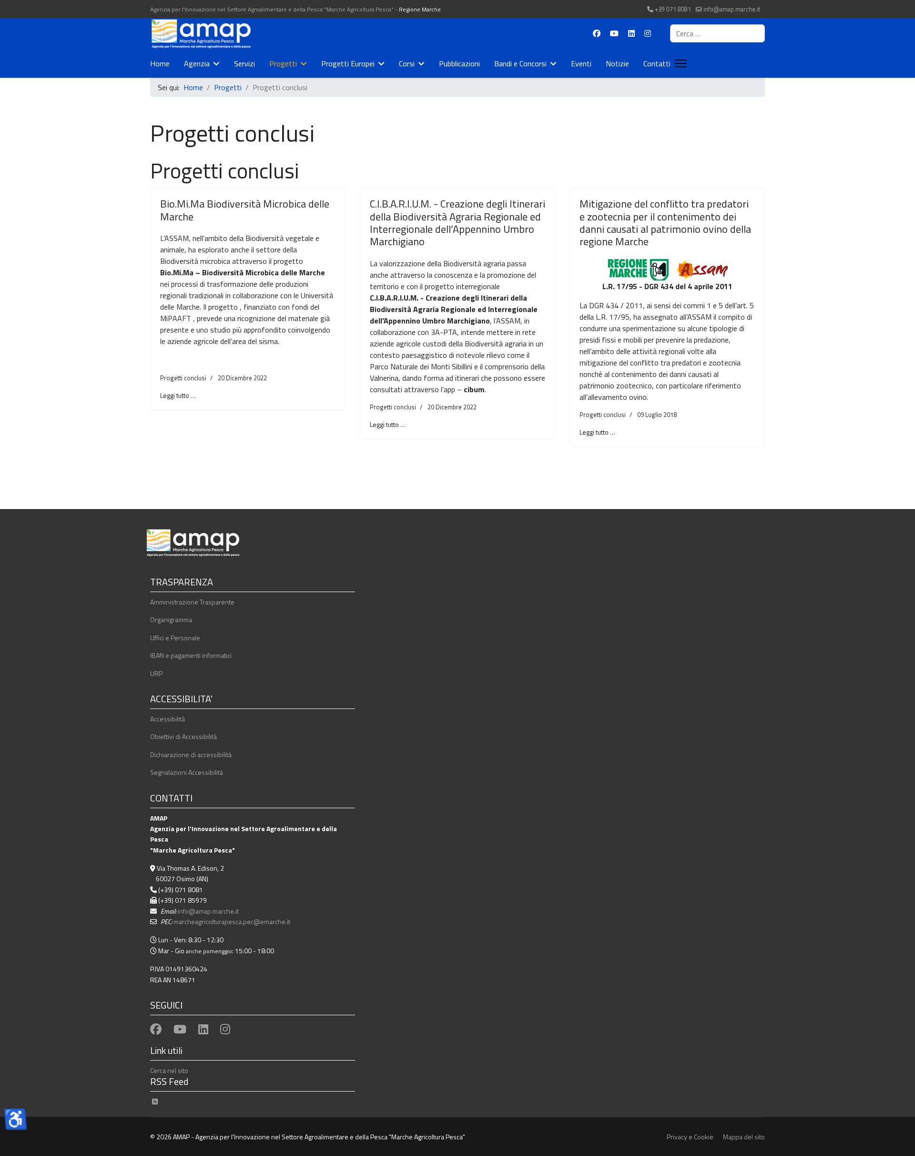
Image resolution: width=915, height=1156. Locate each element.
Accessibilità (167, 719)
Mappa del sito (744, 1137)
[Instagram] (647, 33)
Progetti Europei (348, 63)
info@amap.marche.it (731, 9)
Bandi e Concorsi (520, 63)
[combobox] (717, 33)
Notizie (617, 63)
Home (160, 63)
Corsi (407, 63)
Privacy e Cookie (690, 1137)
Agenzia (197, 63)
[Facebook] (596, 33)
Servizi (244, 63)
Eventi (581, 63)
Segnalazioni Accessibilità (186, 772)
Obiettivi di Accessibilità (183, 736)
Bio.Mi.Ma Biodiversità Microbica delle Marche (244, 210)
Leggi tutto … (178, 395)
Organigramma (171, 619)
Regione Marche (420, 9)
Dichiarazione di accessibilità (191, 755)
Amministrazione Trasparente (192, 602)
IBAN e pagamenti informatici (191, 655)
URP (156, 673)
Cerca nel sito (169, 1070)
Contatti (657, 63)
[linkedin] (203, 1029)
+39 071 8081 (673, 9)
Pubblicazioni (459, 63)
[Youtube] (614, 33)
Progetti (283, 63)
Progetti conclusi (183, 378)
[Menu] (679, 63)
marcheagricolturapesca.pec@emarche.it (231, 921)
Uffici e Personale (175, 638)
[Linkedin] (631, 33)
